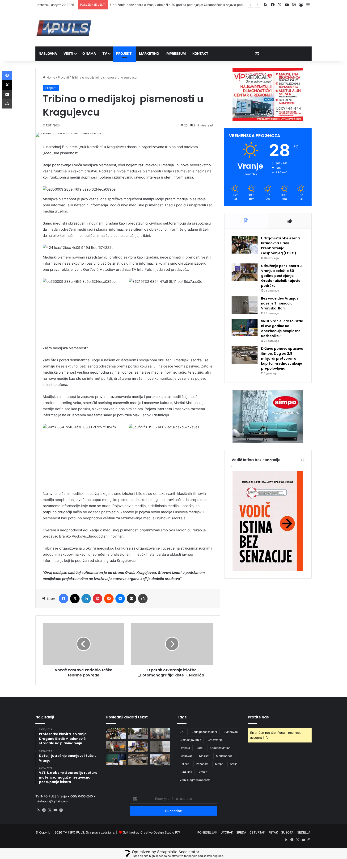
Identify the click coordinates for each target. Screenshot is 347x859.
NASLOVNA (48, 53)
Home (50, 77)
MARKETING (149, 53)
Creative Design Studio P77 (160, 832)
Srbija (233, 764)
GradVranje (215, 740)
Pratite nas (258, 717)
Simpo (219, 764)
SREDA (241, 832)
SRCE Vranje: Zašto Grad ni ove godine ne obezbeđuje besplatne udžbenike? (282, 328)
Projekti (63, 77)
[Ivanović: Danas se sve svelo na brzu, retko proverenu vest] (116, 746)
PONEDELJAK (207, 832)
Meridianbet (224, 756)
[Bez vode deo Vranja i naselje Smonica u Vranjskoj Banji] (245, 305)
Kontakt (200, 53)
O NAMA (89, 53)
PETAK (273, 832)
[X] (49, 810)
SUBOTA (287, 832)
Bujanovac (231, 732)
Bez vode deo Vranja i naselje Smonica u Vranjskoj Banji (279, 303)
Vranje (203, 772)
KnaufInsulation (220, 748)
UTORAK (226, 832)
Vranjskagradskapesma (195, 780)
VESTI (68, 53)
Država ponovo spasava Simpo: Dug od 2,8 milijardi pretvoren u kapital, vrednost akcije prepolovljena (282, 358)
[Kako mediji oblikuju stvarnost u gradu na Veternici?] (160, 733)
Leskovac (186, 756)
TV (104, 53)
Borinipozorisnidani (204, 732)
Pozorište (202, 764)
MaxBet (204, 756)
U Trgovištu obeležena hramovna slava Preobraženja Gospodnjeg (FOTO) (280, 245)
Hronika (185, 748)
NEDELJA (303, 832)
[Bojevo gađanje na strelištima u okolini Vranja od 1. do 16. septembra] (160, 760)
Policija (184, 764)
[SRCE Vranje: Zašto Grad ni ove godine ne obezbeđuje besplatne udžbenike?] (245, 327)
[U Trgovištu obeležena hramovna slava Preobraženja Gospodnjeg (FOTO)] (245, 245)
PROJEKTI (124, 53)
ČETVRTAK (257, 832)
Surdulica (186, 772)
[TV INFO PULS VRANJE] (63, 28)
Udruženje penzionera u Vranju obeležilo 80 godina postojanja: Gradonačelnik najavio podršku (281, 275)
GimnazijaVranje (190, 740)
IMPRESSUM (176, 53)
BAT (182, 732)
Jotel (200, 748)
